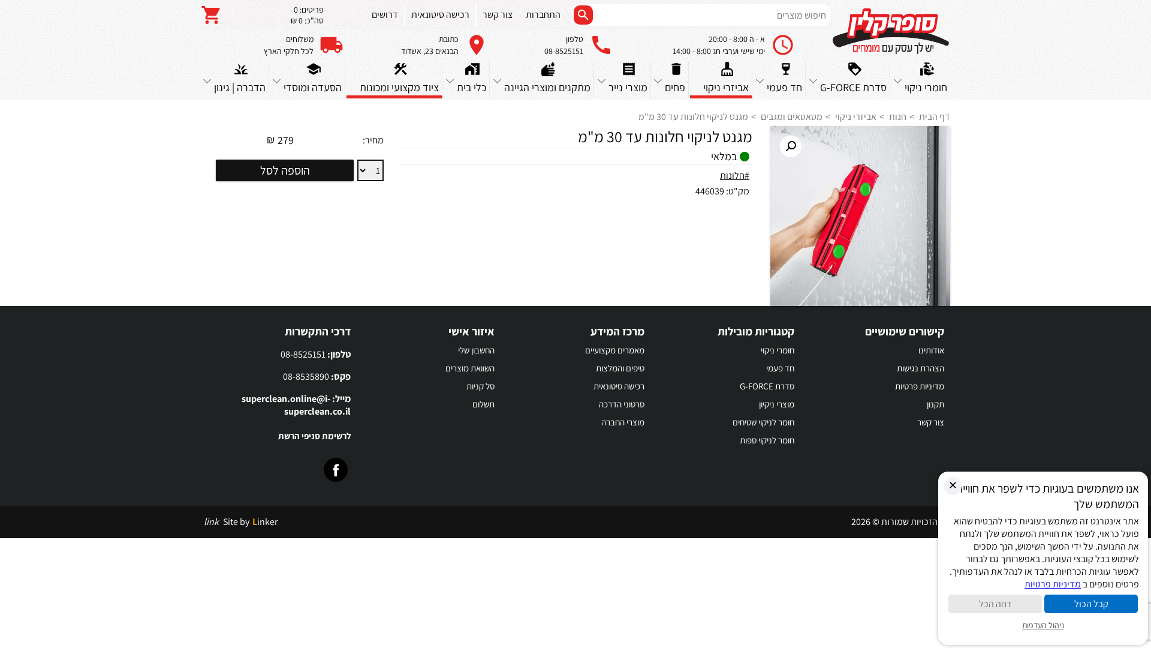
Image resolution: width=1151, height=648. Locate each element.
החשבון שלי (476, 350)
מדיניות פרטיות (919, 386)
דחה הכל (995, 604)
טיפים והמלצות (620, 368)
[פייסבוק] (336, 470)
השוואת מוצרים (470, 368)
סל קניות (480, 386)
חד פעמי (780, 368)
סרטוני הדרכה (621, 404)
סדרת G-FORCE (767, 386)
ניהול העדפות (1043, 625)
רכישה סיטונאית (618, 386)
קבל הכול (1091, 604)
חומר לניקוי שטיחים (763, 422)
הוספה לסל (285, 170)
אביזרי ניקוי (855, 116)
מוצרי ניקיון (776, 404)
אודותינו (931, 350)
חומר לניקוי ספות (767, 440)
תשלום (483, 404)
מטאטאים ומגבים (791, 116)
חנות (897, 116)
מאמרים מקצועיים (614, 350)
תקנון (935, 404)
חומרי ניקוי (777, 350)
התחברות (543, 14)
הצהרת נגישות (920, 368)
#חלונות (734, 175)
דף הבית (934, 116)
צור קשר (930, 422)
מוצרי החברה (622, 422)
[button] (791, 146)
